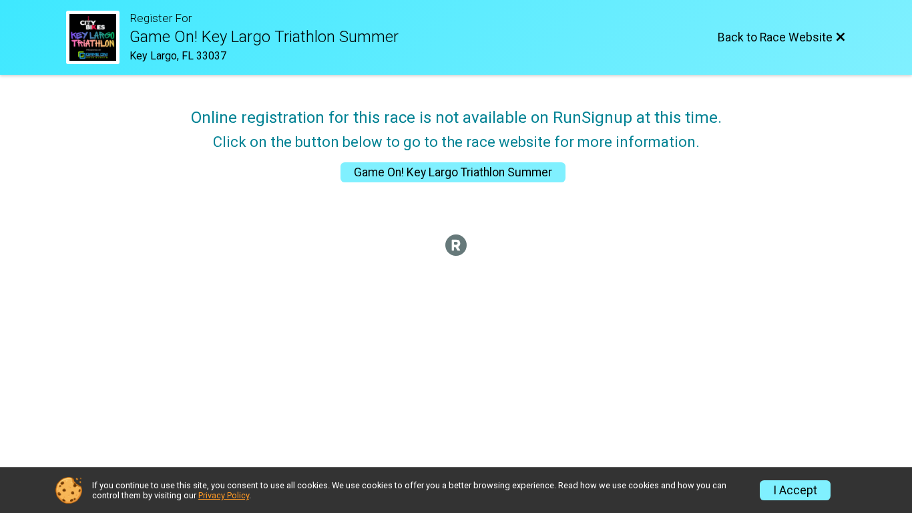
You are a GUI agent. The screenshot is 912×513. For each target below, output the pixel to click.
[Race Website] (98, 37)
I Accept (795, 490)
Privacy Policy (223, 495)
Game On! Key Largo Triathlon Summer (453, 172)
